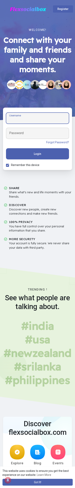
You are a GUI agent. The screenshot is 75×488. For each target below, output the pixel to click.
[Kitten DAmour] (11, 84)
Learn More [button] (44, 474)
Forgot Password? (57, 142)
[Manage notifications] (8, 480)
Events (58, 463)
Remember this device (25, 165)
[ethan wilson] (35, 84)
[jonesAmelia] (66, 84)
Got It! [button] (37, 482)
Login (37, 153)
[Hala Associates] (43, 84)
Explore (17, 463)
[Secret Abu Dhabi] (50, 84)
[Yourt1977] (58, 84)
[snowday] (27, 84)
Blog (37, 463)
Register (63, 9)
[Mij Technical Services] (19, 84)
